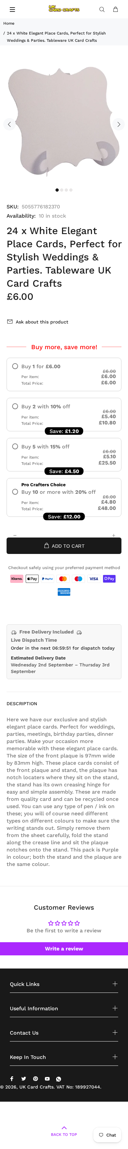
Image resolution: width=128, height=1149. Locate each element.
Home (8, 23)
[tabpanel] (64, 120)
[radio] (64, 374)
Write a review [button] (64, 949)
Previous (9, 124)
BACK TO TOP (64, 1134)
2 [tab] (61, 190)
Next (118, 124)
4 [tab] (71, 190)
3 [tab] (66, 190)
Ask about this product (42, 321)
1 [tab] (57, 190)
